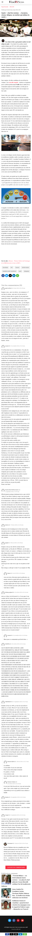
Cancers (17, 267)
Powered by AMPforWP (16, 929)
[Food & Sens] (16, 1)
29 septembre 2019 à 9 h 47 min (20, 701)
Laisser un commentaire (16, 867)
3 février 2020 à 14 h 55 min (16, 542)
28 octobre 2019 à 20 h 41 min (19, 644)
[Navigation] (2, 2)
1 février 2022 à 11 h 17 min (22, 761)
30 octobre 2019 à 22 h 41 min (21, 592)
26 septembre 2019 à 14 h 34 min (18, 797)
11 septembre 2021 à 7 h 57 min (12, 491)
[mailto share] (10, 275)
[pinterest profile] (18, 920)
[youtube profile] (22, 920)
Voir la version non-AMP (21, 927)
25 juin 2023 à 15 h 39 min (19, 288)
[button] (7, 934)
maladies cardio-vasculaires (9, 271)
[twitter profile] (9, 920)
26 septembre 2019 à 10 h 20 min (17, 815)
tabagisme (26, 271)
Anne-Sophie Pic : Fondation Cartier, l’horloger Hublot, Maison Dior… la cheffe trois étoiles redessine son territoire (21, 893)
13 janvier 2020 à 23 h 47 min (21, 843)
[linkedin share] (14, 275)
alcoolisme (5, 267)
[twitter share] (6, 275)
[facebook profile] (13, 920)
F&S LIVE (12, 6)
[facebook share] (3, 275)
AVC (12, 267)
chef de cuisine (25, 267)
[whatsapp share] (17, 275)
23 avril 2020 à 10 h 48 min (18, 573)
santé (20, 271)
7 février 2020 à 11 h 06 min (17, 525)
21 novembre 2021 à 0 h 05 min (20, 635)
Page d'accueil (4, 6)
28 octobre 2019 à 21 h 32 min (14, 783)
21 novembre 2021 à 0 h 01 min (18, 346)
